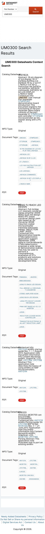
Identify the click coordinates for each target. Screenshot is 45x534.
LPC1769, (28, 360)
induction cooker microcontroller (30, 317)
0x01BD (22, 479)
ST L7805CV (24, 162)
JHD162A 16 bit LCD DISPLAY (30, 179)
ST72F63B (37, 116)
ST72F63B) (23, 145)
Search (36, 12)
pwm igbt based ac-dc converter (30, 307)
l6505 (21, 327)
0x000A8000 (34, 479)
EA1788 (33, 468)
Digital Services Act (12, 522)
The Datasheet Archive (9, 3)
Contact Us (30, 522)
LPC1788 (37, 360)
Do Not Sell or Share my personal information (22, 519)
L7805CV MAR (24, 184)
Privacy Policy (36, 516)
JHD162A (34, 145)
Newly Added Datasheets (13, 516)
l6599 (21, 312)
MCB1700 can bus (26, 475)
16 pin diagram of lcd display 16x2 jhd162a (30, 150)
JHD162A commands (27, 175)
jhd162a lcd (24, 154)
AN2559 (33, 277)
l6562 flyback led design (30, 284)
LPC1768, (33, 437)
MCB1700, (23, 437)
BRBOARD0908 (25, 281)
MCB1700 (23, 426)
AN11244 (22, 349)
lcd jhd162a (24, 171)
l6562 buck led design (28, 297)
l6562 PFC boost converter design (30, 302)
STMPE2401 (24, 101)
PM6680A (23, 277)
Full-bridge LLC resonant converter (30, 289)
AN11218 (38, 420)
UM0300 (22, 138)
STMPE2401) (35, 141)
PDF (22, 193)
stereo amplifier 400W (28, 294)
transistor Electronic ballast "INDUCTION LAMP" (30, 322)
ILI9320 (22, 471)
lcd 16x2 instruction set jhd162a (30, 166)
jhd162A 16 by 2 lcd (27, 158)
